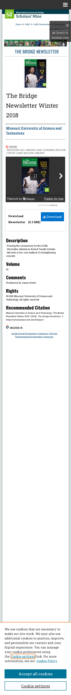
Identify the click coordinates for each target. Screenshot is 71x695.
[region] (35, 658)
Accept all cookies (36, 673)
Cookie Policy (47, 661)
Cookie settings (23, 656)
